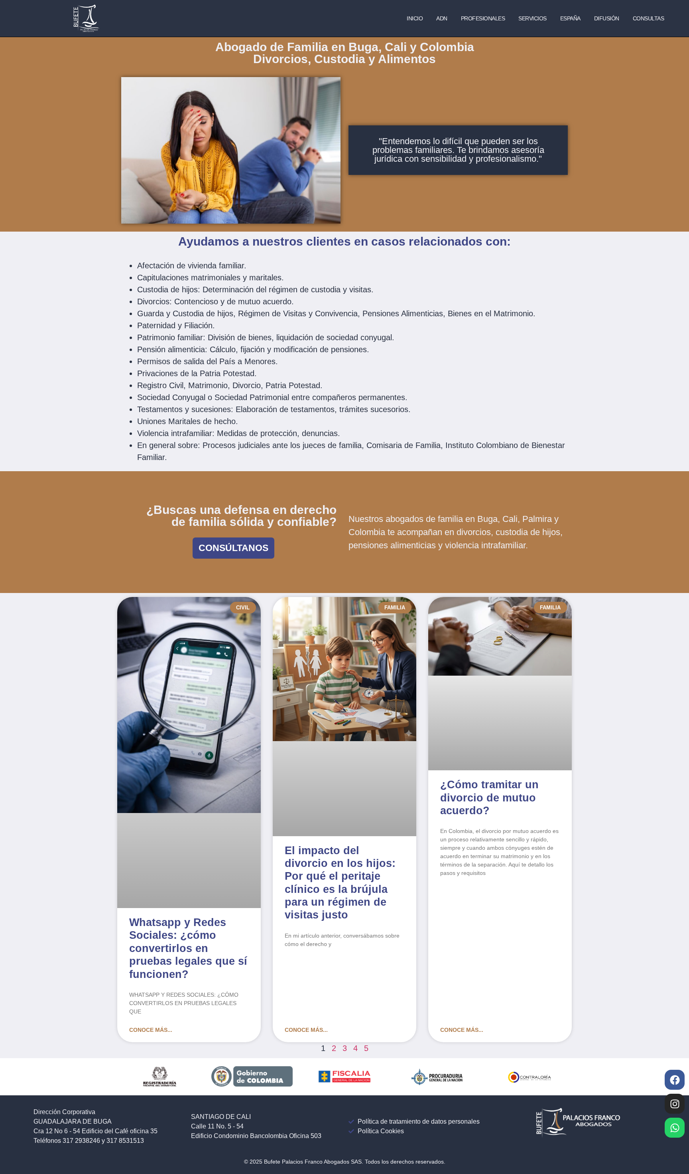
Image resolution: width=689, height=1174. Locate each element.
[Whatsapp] (675, 1128)
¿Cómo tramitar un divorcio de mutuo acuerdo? (489, 798)
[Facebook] (675, 1080)
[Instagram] (675, 1104)
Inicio (415, 18)
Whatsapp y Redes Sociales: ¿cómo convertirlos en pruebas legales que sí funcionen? (188, 948)
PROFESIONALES (483, 18)
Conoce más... (150, 1030)
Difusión (606, 18)
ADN (441, 18)
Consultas (648, 18)
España (570, 18)
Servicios (532, 18)
